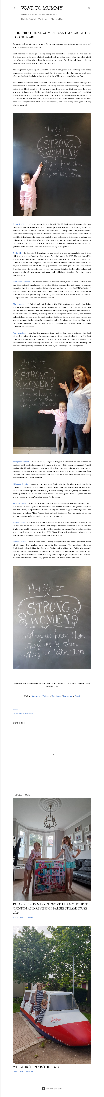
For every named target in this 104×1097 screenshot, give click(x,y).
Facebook (56, 696)
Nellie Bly (17, 253)
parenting (33, 713)
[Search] (89, 7)
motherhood (24, 713)
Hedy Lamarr (19, 522)
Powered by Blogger (54, 1089)
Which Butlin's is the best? (36, 1067)
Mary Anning (19, 304)
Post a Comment (26, 917)
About (32, 19)
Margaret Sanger (21, 462)
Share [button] (15, 710)
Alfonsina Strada (20, 484)
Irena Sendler (20, 224)
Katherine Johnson (21, 282)
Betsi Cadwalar (20, 542)
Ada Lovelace (19, 333)
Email (77, 696)
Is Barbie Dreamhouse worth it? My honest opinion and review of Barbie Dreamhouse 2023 (50, 908)
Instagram (67, 696)
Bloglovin (36, 696)
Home (24, 19)
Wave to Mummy (41, 8)
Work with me (46, 19)
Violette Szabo (19, 503)
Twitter (46, 696)
